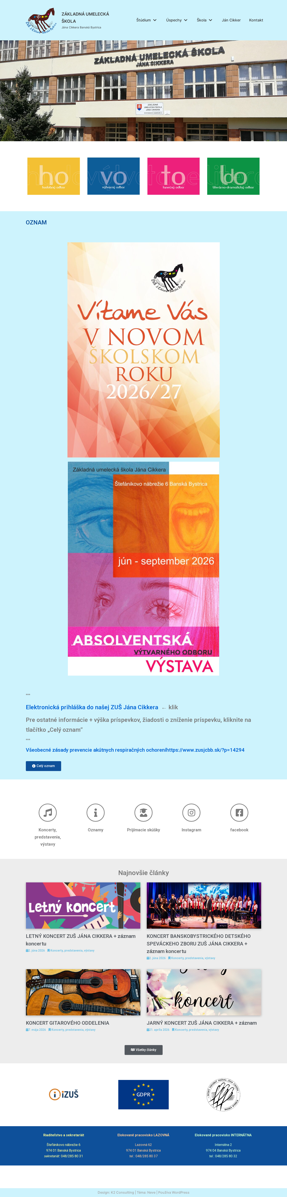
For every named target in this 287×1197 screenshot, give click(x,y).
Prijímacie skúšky (143, 829)
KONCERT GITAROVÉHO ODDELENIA (67, 1023)
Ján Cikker (231, 20)
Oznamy (95, 829)
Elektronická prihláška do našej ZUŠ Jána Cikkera (92, 707)
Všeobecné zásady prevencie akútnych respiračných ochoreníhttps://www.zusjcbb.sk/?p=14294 (135, 750)
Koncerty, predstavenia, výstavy (48, 836)
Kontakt (256, 20)
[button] (43, 766)
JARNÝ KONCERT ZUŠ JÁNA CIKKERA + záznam (202, 1023)
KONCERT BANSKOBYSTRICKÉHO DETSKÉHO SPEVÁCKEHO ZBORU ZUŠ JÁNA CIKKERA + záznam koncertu (199, 943)
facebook (239, 829)
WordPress (181, 1192)
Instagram (191, 829)
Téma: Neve (146, 1192)
